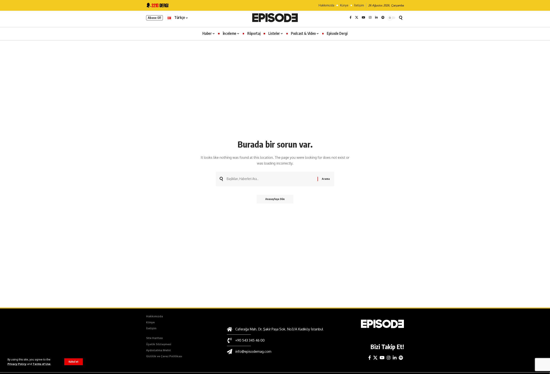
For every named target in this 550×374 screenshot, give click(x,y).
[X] (356, 17)
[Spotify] (382, 17)
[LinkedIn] (376, 17)
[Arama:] (270, 179)
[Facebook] (350, 17)
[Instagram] (370, 17)
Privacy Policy (17, 364)
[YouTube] (363, 17)
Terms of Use (41, 364)
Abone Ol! (154, 18)
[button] (73, 361)
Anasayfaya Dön (275, 199)
